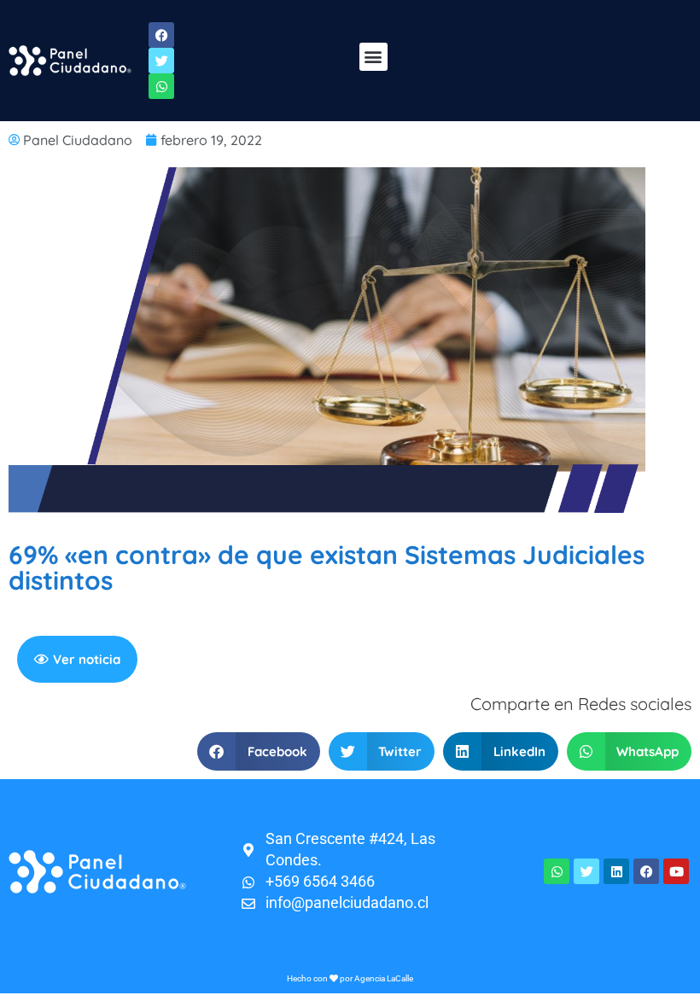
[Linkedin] (616, 871)
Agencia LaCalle (383, 978)
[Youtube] (676, 871)
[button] (373, 57)
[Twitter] (586, 871)
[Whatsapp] (556, 871)
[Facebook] (646, 871)
